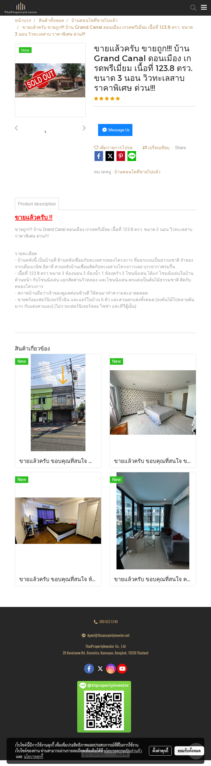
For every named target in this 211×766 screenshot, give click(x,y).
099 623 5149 (108, 621)
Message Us (119, 130)
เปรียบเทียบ (158, 147)
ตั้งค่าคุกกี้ (160, 750)
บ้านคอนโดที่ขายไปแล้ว (137, 171)
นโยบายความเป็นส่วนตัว (123, 750)
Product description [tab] (37, 204)
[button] (191, 8)
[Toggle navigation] (204, 8)
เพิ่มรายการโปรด (115, 147)
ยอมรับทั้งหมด (189, 750)
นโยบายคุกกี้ (33, 756)
